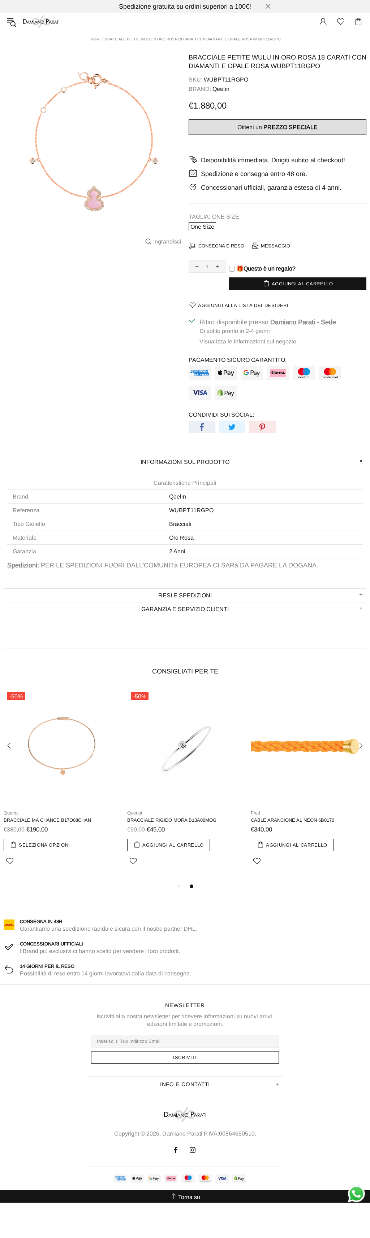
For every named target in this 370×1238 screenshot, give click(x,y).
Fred (255, 813)
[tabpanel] (62, 785)
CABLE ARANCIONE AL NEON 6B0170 (292, 820)
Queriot (11, 813)
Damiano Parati (41, 21)
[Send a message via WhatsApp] (356, 1194)
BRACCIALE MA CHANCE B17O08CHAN (47, 820)
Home (94, 39)
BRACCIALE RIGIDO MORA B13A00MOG (171, 820)
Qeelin (220, 89)
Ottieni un (277, 127)
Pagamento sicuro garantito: (238, 360)
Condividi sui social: (221, 415)
